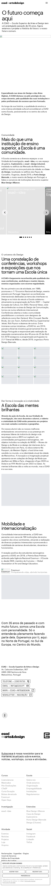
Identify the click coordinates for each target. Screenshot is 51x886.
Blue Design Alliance (35, 811)
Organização (32, 785)
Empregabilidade (34, 788)
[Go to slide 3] (25, 237)
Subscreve (7, 753)
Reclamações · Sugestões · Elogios (15, 853)
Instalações (31, 791)
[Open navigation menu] (5, 715)
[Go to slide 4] (27, 237)
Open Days (6, 800)
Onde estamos (33, 783)
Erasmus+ (5, 797)
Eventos (5, 833)
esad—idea (6, 811)
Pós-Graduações (8, 785)
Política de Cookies (29, 881)
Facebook (30, 836)
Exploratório (31, 817)
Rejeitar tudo (37, 871)
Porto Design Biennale (36, 819)
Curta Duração (8, 791)
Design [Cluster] (33, 822)
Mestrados (6, 783)
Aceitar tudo (13, 871)
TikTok (29, 842)
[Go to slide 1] (20, 237)
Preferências (25, 875)
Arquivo (5, 845)
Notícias (5, 836)
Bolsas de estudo (9, 794)
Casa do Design (33, 814)
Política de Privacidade (10, 858)
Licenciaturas (7, 780)
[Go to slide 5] (29, 237)
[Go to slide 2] (23, 237)
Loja (3, 842)
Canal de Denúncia (8, 856)
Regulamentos (32, 794)
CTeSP (4, 788)
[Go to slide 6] (31, 237)
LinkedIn (30, 839)
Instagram (31, 833)
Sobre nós (31, 780)
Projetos (5, 839)
